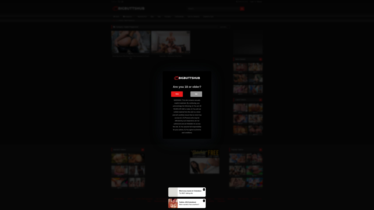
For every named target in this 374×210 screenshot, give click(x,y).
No (196, 94)
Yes (177, 94)
